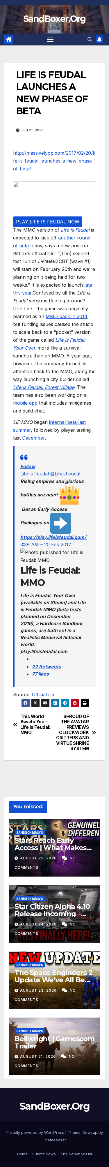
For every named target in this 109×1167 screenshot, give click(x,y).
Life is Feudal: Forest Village (43, 387)
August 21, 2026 (38, 1056)
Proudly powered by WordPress (35, 1132)
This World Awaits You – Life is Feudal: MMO (35, 724)
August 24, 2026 (39, 924)
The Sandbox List (76, 1154)
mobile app (25, 403)
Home (22, 1154)
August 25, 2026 (39, 858)
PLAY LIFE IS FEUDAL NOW (47, 222)
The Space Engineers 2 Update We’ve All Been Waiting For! (54, 979)
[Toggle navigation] (50, 40)
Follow (27, 466)
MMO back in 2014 (66, 316)
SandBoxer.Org (55, 18)
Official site (44, 694)
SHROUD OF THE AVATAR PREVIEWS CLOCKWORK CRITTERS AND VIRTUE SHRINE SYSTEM (72, 733)
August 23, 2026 (39, 990)
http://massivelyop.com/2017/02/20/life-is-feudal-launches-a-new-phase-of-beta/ (54, 161)
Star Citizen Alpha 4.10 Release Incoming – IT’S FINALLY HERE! (52, 913)
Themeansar (54, 1140)
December (33, 438)
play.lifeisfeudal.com (53, 537)
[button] (89, 39)
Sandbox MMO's (29, 832)
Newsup (90, 1132)
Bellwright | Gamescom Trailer (54, 1042)
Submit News (44, 1154)
